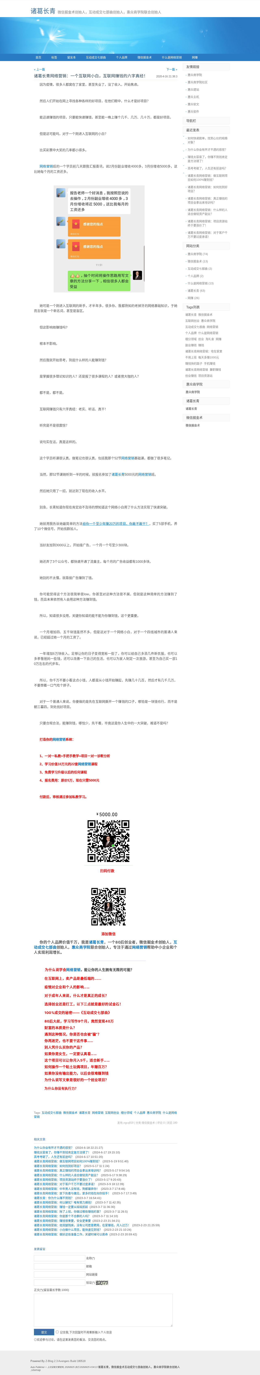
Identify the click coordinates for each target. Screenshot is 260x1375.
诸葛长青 (43, 11)
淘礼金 (210, 339)
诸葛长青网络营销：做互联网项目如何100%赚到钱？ (67, 1161)
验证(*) (90, 1282)
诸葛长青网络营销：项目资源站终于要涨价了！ (64, 1179)
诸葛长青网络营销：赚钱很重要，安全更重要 (62, 1220)
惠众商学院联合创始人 (167, 1367)
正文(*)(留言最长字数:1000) (51, 1290)
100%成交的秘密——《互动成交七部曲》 (78, 1013)
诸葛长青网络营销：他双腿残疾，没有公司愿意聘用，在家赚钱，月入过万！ (82, 1225)
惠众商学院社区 (198, 82)
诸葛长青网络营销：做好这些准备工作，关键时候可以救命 (71, 1234)
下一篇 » (171, 69)
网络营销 (46, 166)
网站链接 (92, 1274)
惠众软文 (193, 104)
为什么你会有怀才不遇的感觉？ (54, 1147)
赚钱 (201, 345)
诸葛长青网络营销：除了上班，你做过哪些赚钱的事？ (68, 1211)
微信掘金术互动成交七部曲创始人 (131, 1367)
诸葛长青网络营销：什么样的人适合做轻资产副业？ (66, 1175)
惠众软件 (193, 111)
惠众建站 (193, 89)
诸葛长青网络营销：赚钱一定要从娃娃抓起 (61, 1207)
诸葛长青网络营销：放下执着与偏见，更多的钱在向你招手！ (72, 1193)
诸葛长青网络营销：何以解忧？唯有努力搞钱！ (64, 1202)
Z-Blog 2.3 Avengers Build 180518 (66, 1361)
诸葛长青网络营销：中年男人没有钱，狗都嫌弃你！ (66, 1188)
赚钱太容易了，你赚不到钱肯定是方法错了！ (62, 1152)
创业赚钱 (191, 375)
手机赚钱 (209, 363)
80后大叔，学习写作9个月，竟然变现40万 (79, 1021)
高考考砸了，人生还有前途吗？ (54, 1156)
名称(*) (90, 1258)
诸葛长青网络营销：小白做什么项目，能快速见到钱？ (68, 1229)
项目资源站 (205, 375)
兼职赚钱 (215, 369)
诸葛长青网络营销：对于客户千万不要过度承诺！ (65, 1184)
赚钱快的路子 (193, 363)
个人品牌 (121, 57)
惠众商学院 (81, 947)
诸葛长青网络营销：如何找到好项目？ (58, 1166)
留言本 (71, 57)
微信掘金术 (145, 57)
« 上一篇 (39, 69)
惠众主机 (193, 97)
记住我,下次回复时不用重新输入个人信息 (86, 1332)
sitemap (36, 1370)
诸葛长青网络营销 (196, 369)
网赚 (195, 57)
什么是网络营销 (172, 57)
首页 (38, 57)
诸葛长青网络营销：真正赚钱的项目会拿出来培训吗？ (68, 1170)
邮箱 (89, 1266)
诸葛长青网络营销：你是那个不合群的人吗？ (62, 1216)
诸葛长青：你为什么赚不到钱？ (54, 1198)
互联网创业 (112, 1112)
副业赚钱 (191, 345)
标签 (54, 57)
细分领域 (126, 1112)
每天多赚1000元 (208, 357)
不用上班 (191, 357)
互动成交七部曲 (96, 57)
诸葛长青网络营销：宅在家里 (203, 351)
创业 (201, 339)
